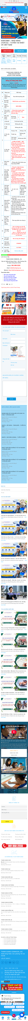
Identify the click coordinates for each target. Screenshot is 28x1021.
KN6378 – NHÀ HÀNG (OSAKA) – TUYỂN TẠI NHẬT (14, 437)
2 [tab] (14, 790)
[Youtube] (14, 1)
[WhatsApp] (18, 1)
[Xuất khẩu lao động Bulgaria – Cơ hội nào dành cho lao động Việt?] (14, 506)
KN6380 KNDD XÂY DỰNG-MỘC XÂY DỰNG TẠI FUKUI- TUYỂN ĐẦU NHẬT (13, 414)
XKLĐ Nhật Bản (18, 839)
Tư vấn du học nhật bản (6, 836)
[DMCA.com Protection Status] (5, 981)
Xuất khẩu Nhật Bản (5, 489)
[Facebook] (9, 1)
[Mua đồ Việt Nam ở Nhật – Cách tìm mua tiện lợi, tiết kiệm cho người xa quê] (14, 705)
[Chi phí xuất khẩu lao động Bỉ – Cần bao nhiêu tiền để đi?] (14, 549)
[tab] (14, 751)
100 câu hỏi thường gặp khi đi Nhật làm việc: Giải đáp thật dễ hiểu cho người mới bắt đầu (13, 602)
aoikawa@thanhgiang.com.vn (14, 979)
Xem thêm (3, 540)
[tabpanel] (14, 774)
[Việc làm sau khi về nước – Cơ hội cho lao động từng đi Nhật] (14, 640)
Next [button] (26, 17)
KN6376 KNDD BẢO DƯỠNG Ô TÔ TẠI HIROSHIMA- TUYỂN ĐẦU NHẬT (14, 460)
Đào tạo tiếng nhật (19, 836)
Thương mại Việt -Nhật (20, 834)
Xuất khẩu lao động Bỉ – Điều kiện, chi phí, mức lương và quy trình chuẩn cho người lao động (14, 581)
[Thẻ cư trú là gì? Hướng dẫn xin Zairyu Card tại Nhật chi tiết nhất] (14, 619)
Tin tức (2, 492)
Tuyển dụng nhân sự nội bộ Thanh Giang (14, 2)
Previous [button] (2, 17)
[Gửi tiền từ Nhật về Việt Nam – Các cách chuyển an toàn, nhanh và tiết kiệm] (14, 683)
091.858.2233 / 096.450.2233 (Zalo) (18, 977)
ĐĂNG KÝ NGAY (7, 50)
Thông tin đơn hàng (5, 834)
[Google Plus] (11, 1)
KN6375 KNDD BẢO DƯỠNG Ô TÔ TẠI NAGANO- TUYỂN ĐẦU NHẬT (13, 472)
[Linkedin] (16, 1)
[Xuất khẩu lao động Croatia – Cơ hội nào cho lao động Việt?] (14, 528)
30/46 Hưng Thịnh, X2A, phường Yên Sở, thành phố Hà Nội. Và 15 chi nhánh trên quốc (15, 972)
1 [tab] (13, 790)
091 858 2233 (21, 50)
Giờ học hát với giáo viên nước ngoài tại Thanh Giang (13, 740)
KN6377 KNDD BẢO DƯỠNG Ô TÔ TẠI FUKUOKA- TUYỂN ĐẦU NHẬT (13, 448)
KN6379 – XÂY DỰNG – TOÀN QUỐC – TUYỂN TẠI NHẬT (14, 426)
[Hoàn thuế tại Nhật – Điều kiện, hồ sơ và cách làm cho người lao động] (14, 662)
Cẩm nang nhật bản (5, 839)
